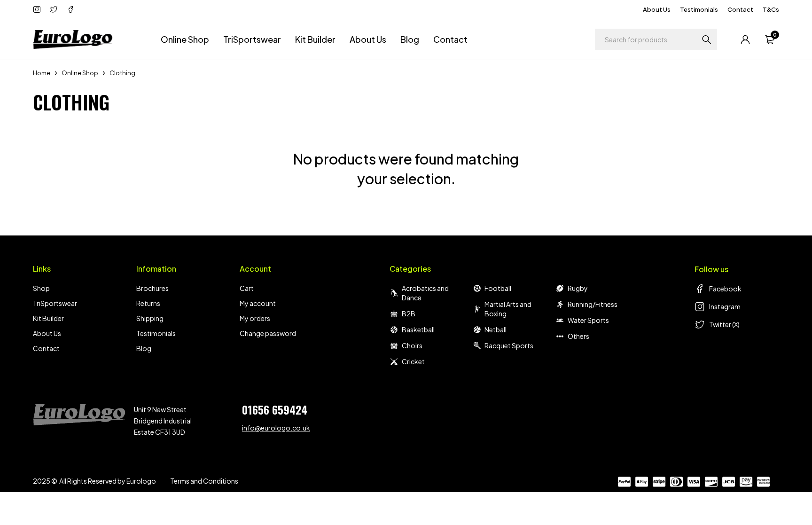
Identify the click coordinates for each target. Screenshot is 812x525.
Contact (740, 9)
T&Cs (771, 9)
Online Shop (80, 73)
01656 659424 (274, 409)
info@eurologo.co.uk (276, 427)
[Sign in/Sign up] (745, 39)
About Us (657, 9)
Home (41, 73)
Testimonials (699, 9)
